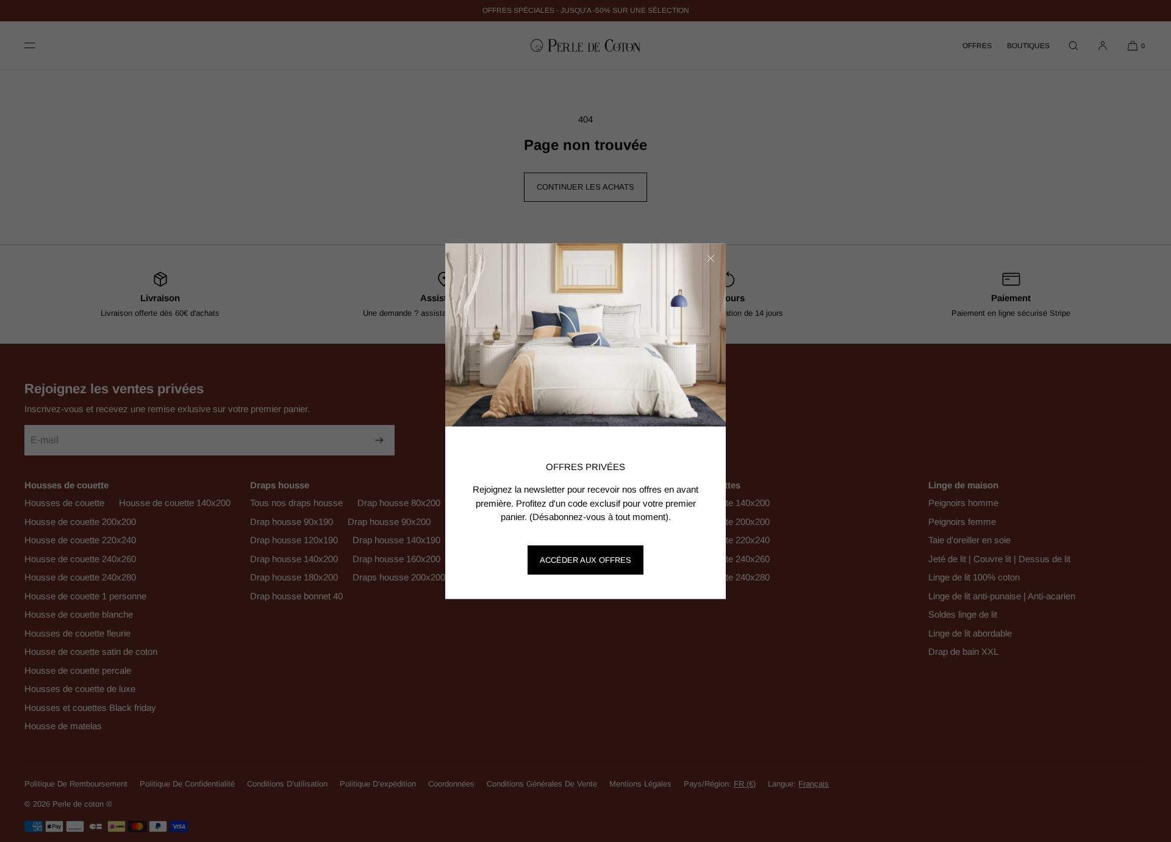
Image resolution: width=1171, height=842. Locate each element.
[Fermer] (710, 258)
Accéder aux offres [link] (585, 560)
